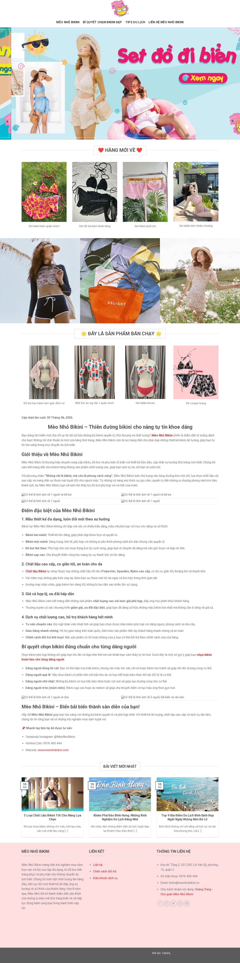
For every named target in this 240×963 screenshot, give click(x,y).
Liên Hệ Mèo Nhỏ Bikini (166, 22)
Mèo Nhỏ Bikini (67, 22)
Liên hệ (97, 865)
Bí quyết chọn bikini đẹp (102, 22)
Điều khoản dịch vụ (105, 878)
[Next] (230, 83)
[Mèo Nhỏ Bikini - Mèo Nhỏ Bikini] (120, 8)
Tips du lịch (135, 22)
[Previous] (9, 83)
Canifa (166, 953)
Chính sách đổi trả (104, 871)
